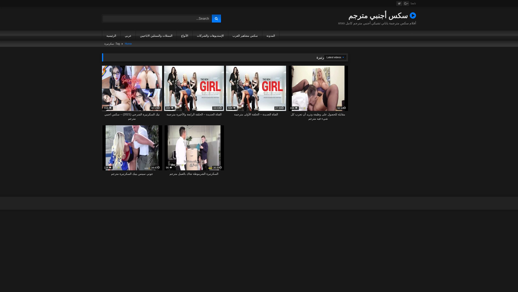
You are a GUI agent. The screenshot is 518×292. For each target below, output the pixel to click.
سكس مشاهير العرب (245, 35)
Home (128, 43)
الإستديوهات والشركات (210, 35)
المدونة (270, 35)
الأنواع (184, 35)
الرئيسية (111, 35)
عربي (128, 35)
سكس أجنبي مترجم (379, 15)
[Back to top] (505, 280)
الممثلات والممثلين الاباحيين (156, 35)
